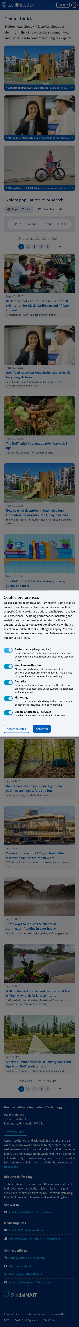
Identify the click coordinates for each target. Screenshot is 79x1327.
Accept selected (16, 729)
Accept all (42, 729)
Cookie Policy (21, 638)
